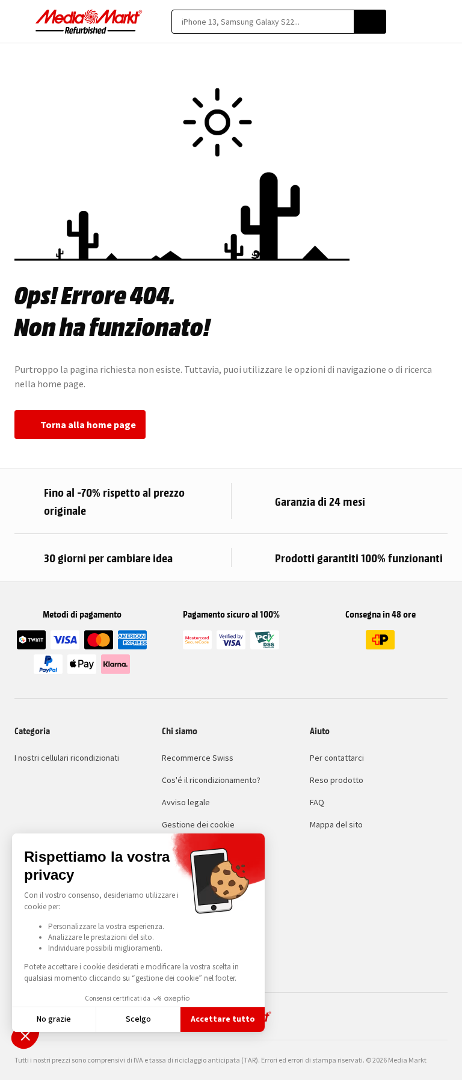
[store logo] (89, 22)
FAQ (317, 802)
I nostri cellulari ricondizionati (66, 757)
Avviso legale (186, 802)
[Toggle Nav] (20, 21)
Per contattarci (337, 757)
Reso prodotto (336, 780)
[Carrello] (442, 21)
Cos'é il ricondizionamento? (211, 780)
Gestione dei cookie (198, 824)
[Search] (370, 22)
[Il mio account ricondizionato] (421, 21)
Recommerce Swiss (197, 757)
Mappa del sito (336, 824)
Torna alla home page (88, 425)
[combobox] (262, 21)
